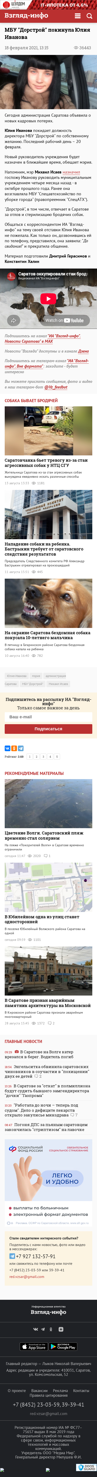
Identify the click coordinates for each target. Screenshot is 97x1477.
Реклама (60, 1390)
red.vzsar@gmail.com (26, 1276)
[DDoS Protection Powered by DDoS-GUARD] (86, 1470)
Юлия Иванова (16, 676)
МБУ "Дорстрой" (32, 684)
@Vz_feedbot (55, 387)
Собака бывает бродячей (31, 400)
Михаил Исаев (58, 684)
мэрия (36, 676)
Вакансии (39, 1390)
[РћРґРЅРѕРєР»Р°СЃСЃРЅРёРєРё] (14, 748)
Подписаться (48, 729)
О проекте (17, 1390)
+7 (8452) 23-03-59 (25, 1270)
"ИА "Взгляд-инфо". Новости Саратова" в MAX (43, 338)
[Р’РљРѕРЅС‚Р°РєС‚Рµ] (7, 748)
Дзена (83, 351)
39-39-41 (57, 1270)
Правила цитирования (49, 1395)
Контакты (81, 1390)
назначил (71, 172)
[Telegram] (21, 748)
